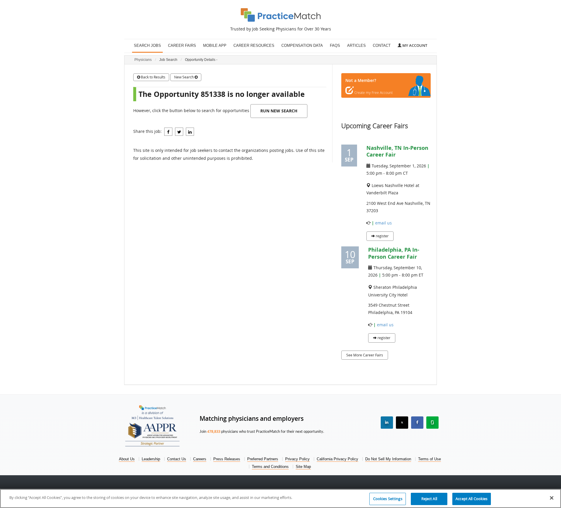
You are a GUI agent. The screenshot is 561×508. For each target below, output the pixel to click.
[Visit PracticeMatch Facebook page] (417, 422)
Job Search (168, 60)
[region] (280, 498)
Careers (199, 459)
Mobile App (214, 46)
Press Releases (226, 459)
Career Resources (253, 46)
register (382, 236)
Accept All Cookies (471, 498)
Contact (382, 46)
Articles (356, 46)
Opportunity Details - (201, 60)
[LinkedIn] (190, 132)
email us (383, 223)
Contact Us (176, 459)
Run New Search (278, 111)
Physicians (143, 60)
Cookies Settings (387, 498)
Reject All (429, 498)
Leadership (151, 459)
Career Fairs (182, 46)
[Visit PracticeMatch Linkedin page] (387, 422)
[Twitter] (179, 132)
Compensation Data (302, 46)
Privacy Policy (297, 459)
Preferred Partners (262, 459)
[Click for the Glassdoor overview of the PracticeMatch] (432, 422)
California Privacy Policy (337, 459)
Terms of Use (429, 459)
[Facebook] (168, 132)
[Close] (551, 497)
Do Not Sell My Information (388, 459)
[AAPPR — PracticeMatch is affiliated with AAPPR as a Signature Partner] (152, 433)
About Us (127, 459)
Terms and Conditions (270, 466)
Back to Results (152, 77)
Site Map (303, 466)
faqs (335, 46)
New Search (184, 77)
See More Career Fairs (364, 355)
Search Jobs (147, 46)
